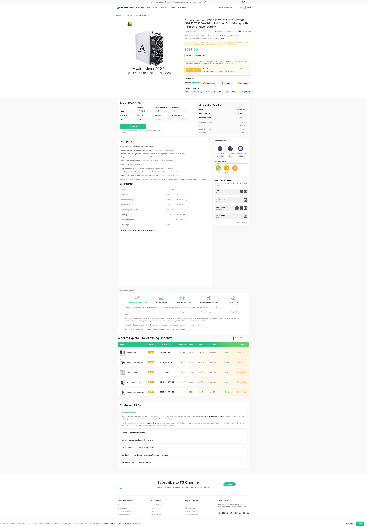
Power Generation (124, 515)
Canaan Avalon (128, 15)
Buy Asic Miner (122, 505)
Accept (360, 523)
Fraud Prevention (156, 515)
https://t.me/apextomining (213, 416)
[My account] (241, 8)
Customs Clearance (191, 515)
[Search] (236, 7)
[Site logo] (122, 8)
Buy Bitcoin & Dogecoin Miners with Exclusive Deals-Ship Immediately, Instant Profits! (179, 2)
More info (350, 523)
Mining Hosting (156, 505)
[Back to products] (247, 15)
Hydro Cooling (122, 508)
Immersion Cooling (124, 511)
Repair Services (156, 508)
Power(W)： (140, 116)
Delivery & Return (190, 508)
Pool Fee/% (175, 107)
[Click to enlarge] (176, 22)
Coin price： (141, 107)
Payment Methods (191, 505)
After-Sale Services (191, 511)
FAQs (152, 511)
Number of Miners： (178, 116)
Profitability (133, 103)
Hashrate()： (124, 116)
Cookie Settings (107, 523)
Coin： (122, 107)
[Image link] (192, 83)
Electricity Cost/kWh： (162, 107)
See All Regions (241, 222)
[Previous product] (245, 15)
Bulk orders (152, 423)
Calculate (132, 126)
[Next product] (249, 15)
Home (118, 15)
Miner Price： (159, 116)
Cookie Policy (126, 523)
